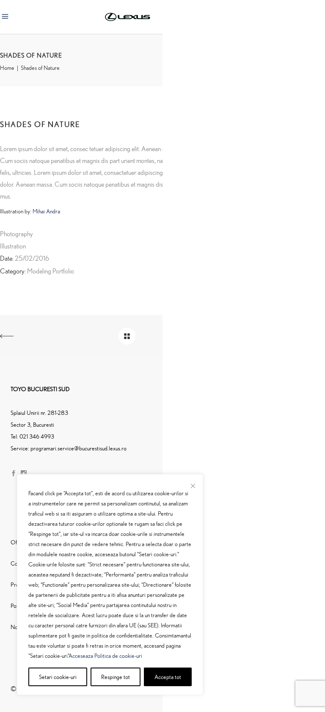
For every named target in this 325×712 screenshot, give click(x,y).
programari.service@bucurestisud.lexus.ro (78, 448)
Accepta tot (167, 677)
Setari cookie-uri (58, 677)
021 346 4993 (36, 436)
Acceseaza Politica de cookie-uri (105, 655)
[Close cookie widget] (193, 486)
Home (7, 68)
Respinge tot (115, 677)
